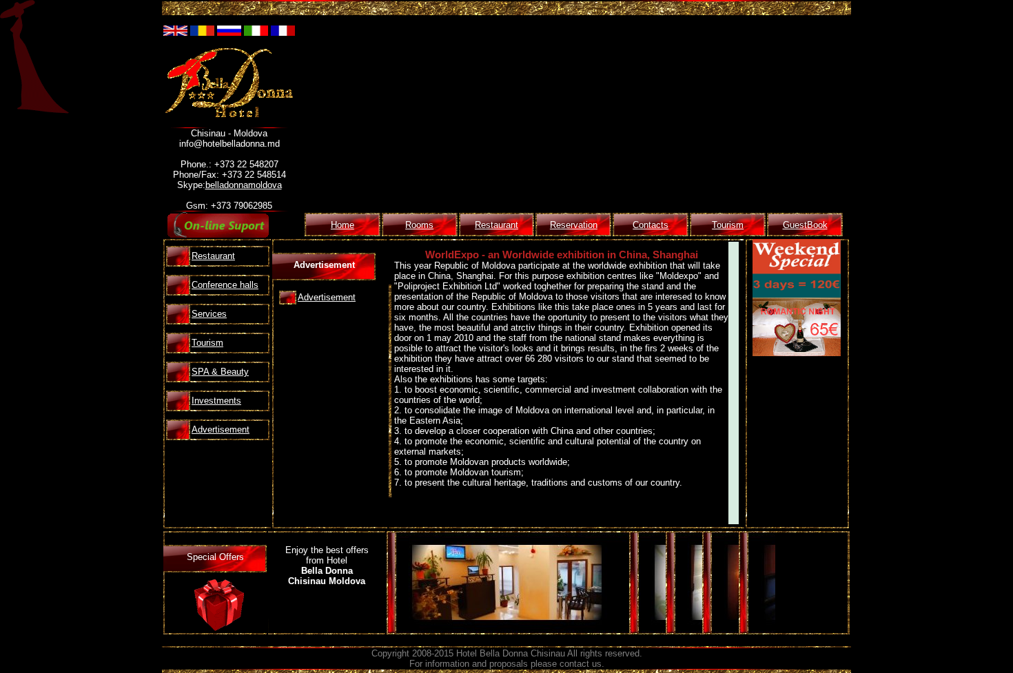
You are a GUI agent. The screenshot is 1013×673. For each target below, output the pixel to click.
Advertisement (220, 429)
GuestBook (805, 225)
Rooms (419, 225)
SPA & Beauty (220, 371)
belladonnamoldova (243, 185)
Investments (216, 400)
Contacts (650, 225)
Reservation (573, 225)
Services (209, 314)
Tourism (728, 225)
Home (342, 225)
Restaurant (496, 225)
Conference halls (225, 285)
